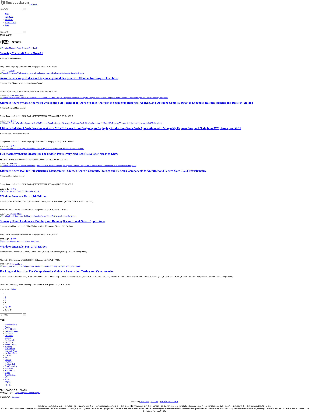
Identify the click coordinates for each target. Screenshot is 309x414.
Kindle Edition (10, 344)
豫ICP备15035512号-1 (169, 402)
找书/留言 (9, 17)
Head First (9, 342)
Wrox (7, 379)
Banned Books (10, 329)
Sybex (7, 373)
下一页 (8, 307)
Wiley (12, 71)
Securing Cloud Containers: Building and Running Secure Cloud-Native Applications (52, 221)
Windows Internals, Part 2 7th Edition (23, 246)
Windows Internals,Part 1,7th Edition (23, 196)
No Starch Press (11, 353)
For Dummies (10, 340)
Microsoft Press (15, 214)
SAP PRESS (10, 370)
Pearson (8, 360)
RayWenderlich (11, 366)
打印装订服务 (10, 23)
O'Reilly (13, 163)
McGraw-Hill (10, 349)
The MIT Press (10, 375)
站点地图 (154, 402)
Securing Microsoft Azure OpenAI (21, 53)
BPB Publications (16, 95)
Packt (7, 357)
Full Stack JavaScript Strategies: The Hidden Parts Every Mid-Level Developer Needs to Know (59, 153)
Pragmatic (8, 362)
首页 (7, 14)
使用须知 (9, 20)
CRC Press (9, 336)
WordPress (144, 402)
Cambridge (9, 333)
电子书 (12, 121)
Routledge (9, 368)
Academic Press (11, 325)
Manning (8, 347)
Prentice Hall (10, 364)
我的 (7, 25)
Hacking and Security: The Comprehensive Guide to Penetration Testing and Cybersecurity (57, 271)
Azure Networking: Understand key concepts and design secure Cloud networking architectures (59, 78)
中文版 (8, 382)
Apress (7, 327)
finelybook (33, 4)
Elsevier (8, 338)
